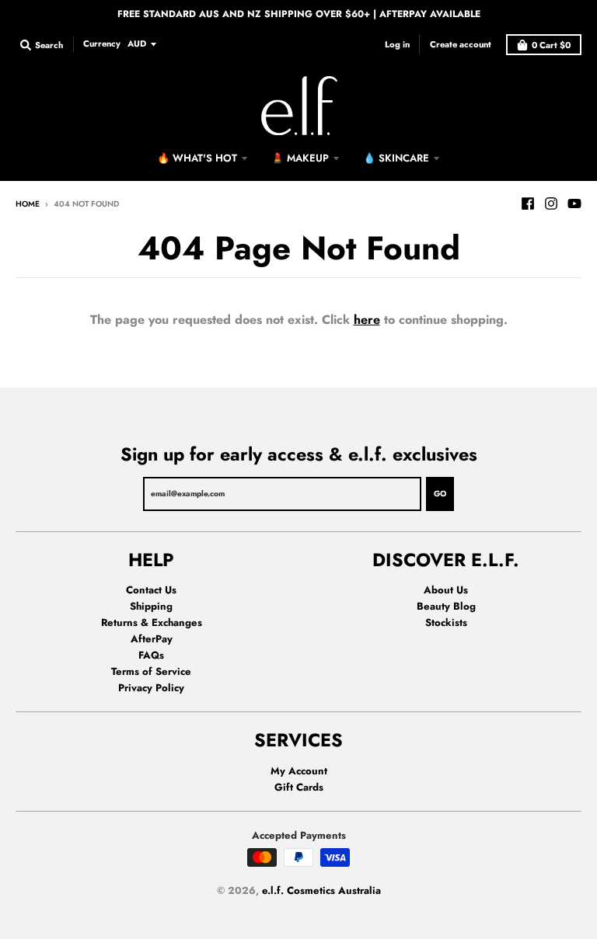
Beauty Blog (446, 606)
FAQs (151, 655)
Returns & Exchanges (151, 622)
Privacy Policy (151, 687)
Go (440, 493)
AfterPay (152, 638)
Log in (397, 44)
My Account (299, 770)
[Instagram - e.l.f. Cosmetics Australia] (551, 203)
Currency (101, 43)
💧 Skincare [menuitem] (396, 158)
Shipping (151, 606)
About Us (446, 590)
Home (28, 204)
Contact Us (151, 590)
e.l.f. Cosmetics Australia (321, 890)
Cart (551, 45)
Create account (460, 44)
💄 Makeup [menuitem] (300, 158)
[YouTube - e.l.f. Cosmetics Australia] (574, 203)
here (367, 320)
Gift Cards (298, 787)
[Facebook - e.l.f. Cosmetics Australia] (528, 203)
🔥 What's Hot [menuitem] (197, 158)
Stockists (446, 622)
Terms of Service (151, 671)
